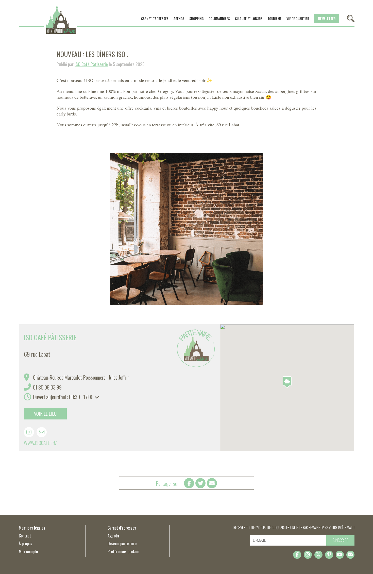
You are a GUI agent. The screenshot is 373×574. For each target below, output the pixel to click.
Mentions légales (32, 528)
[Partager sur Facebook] (189, 483)
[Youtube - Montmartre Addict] (340, 555)
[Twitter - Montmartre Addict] (318, 555)
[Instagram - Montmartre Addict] (308, 555)
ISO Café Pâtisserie (91, 64)
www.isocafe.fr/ (40, 442)
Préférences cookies (123, 551)
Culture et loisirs (248, 18)
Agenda (179, 18)
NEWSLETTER (326, 18)
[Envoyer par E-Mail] (212, 483)
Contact (25, 536)
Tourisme (274, 18)
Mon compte (28, 551)
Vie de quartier (297, 18)
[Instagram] (29, 432)
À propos (25, 544)
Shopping (196, 18)
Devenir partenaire (122, 544)
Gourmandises (219, 18)
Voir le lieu (45, 413)
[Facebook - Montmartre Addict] (297, 555)
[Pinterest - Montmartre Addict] (329, 555)
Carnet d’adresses (154, 18)
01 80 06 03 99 (47, 387)
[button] (287, 382)
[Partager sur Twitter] (200, 483)
